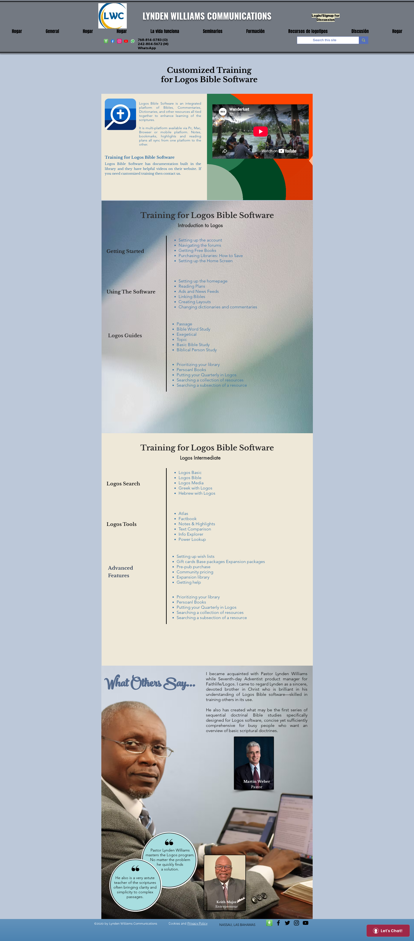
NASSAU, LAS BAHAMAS (237, 925)
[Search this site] (363, 40)
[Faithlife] (269, 922)
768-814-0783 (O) (153, 40)
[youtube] (126, 41)
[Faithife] (106, 41)
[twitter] (287, 922)
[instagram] (119, 41)
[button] (165, 31)
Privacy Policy (197, 924)
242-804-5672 (150, 44)
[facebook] (112, 41)
